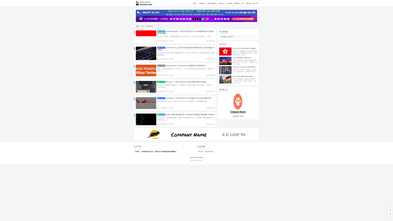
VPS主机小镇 (208, 151)
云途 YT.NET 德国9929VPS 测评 (243, 76)
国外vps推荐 (212, 3)
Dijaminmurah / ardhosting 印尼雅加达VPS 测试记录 (185, 65)
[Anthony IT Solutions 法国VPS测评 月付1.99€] (225, 70)
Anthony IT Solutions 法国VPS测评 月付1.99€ (247, 67)
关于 (242, 3)
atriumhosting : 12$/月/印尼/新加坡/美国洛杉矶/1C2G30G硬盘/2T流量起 (186, 48)
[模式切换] (254, 3)
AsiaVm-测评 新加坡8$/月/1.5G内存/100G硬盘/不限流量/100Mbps (190, 114)
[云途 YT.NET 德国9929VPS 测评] (225, 79)
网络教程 (237, 3)
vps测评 (201, 3)
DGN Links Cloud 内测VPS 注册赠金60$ (245, 48)
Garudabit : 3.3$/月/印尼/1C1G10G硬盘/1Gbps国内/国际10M (188, 98)
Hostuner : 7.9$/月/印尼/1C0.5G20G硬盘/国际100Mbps (186, 82)
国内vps (221, 3)
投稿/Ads (249, 3)
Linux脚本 (229, 3)
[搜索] (257, 3)
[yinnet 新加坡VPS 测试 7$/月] (225, 61)
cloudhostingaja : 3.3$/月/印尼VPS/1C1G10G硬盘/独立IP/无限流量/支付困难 (185, 32)
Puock (200, 160)
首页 (194, 3)
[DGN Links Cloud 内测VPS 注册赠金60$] (225, 51)
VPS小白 (201, 151)
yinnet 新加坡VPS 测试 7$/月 (242, 58)
